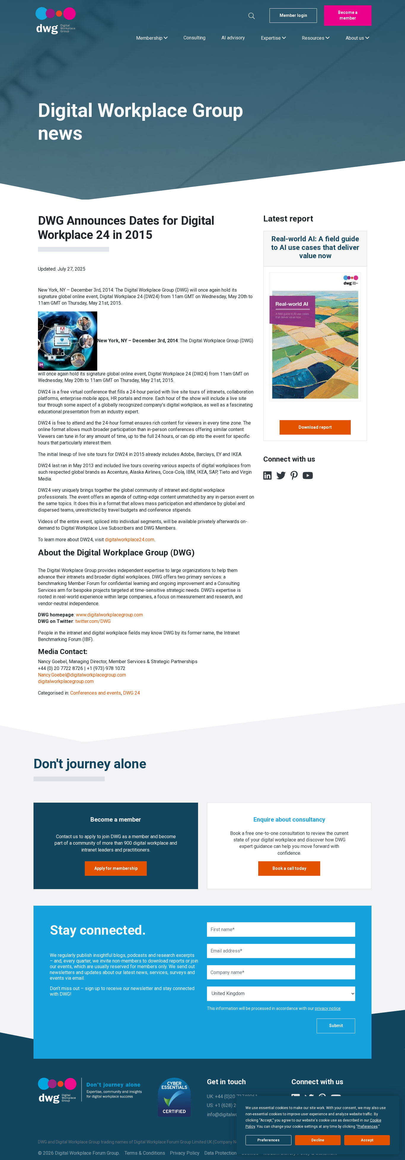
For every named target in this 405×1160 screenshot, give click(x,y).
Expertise (271, 38)
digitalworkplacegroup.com (66, 681)
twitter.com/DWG (93, 621)
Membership (150, 38)
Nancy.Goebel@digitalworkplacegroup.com (82, 675)
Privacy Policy (185, 1153)
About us (355, 38)
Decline (317, 1140)
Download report (315, 427)
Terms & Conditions (145, 1153)
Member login (293, 15)
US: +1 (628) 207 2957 (230, 1105)
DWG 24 (131, 693)
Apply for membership (116, 868)
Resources (314, 38)
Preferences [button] (368, 1126)
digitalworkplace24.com (129, 539)
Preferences (268, 1140)
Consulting (194, 38)
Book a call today (289, 868)
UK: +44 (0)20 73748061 (232, 1096)
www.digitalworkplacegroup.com (109, 615)
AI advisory (233, 38)
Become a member (348, 15)
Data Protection (220, 1153)
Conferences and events (95, 693)
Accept (367, 1140)
